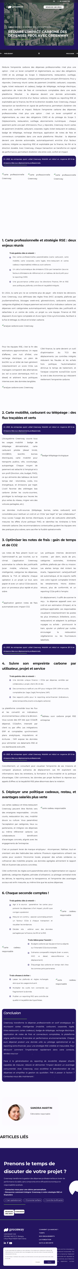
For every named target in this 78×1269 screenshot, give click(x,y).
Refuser (49, 1262)
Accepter (38, 1262)
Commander (19, 1211)
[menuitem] (65, 1)
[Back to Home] (15, 7)
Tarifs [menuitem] (42, 1233)
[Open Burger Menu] (67, 7)
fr (54, 1)
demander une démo (44, 1076)
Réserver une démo (54, 7)
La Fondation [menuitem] (45, 1240)
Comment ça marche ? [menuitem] (48, 1229)
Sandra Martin (14, 27)
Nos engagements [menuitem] (47, 1236)
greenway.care (25, 1054)
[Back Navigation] (39, 53)
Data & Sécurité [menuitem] (46, 1243)
